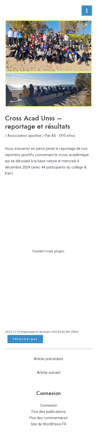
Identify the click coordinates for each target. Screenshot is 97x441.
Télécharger (25, 339)
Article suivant (48, 372)
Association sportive (24, 135)
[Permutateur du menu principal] (87, 10)
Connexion (48, 405)
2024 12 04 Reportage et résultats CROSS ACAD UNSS (41, 331)
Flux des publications (49, 411)
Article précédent (48, 359)
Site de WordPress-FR (48, 424)
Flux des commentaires (48, 418)
